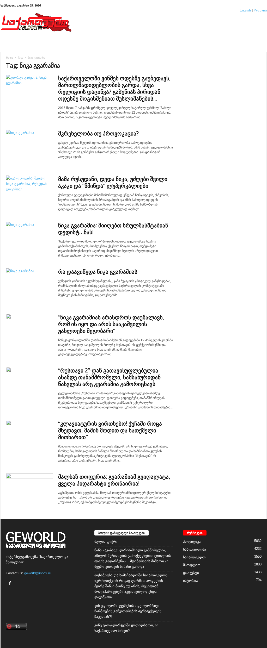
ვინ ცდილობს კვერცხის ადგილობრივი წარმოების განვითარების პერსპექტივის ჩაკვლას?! (127, 611)
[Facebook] (10, 584)
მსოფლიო (191, 565)
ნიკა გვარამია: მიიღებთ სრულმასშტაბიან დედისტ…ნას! (113, 229)
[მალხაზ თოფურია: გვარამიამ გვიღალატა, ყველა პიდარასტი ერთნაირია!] (29, 490)
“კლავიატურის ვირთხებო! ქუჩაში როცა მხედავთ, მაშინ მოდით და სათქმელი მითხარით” (110, 430)
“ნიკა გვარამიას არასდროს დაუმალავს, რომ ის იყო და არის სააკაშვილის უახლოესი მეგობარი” (111, 324)
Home (9, 57)
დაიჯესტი (191, 573)
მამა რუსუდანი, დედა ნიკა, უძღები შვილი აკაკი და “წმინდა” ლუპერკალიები (112, 182)
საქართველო (194, 557)
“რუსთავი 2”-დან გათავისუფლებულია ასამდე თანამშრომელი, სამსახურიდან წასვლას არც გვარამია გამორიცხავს (109, 377)
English (245, 10)
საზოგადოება (194, 549)
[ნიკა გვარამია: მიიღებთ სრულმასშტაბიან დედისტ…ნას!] (29, 239)
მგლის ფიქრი (106, 542)
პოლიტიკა (192, 542)
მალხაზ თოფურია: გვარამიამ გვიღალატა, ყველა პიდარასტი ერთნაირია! (114, 480)
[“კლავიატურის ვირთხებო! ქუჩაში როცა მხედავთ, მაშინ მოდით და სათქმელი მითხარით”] (29, 437)
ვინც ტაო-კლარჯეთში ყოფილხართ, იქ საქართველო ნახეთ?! (126, 628)
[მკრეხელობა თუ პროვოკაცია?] (29, 147)
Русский (260, 10)
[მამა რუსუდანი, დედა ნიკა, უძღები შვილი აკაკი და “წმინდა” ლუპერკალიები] (29, 193)
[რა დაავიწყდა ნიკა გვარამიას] (29, 285)
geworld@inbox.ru (37, 573)
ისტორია (190, 581)
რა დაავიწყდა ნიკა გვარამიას (97, 271)
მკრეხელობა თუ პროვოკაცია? (98, 133)
